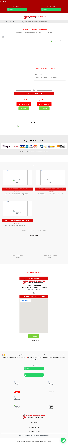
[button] (63, 440)
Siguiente (43, 230)
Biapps (49, 441)
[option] (17, 250)
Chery (15, 22)
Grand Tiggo (21, 22)
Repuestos (9, 22)
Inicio (3, 22)
